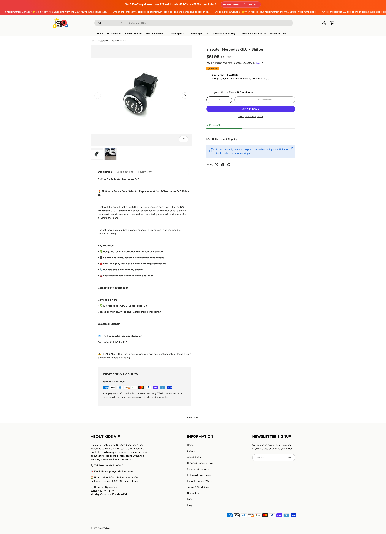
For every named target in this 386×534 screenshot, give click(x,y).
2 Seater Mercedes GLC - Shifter (112, 41)
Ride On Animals (133, 33)
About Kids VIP (195, 457)
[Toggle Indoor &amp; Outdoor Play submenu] (237, 33)
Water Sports (177, 33)
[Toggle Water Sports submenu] (186, 33)
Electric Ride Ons (154, 33)
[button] (332, 23)
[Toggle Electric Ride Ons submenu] (165, 33)
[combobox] (193, 23)
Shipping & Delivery (198, 469)
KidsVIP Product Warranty (201, 481)
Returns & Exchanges (199, 475)
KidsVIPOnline (103, 528)
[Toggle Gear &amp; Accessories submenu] (265, 33)
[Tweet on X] (217, 165)
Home (100, 33)
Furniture (275, 33)
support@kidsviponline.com (120, 471)
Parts (286, 33)
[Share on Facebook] (223, 165)
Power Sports (198, 33)
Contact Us (193, 493)
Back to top (193, 417)
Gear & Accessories (252, 33)
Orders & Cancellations (200, 463)
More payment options (250, 116)
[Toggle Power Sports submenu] (207, 33)
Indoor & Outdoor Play (223, 33)
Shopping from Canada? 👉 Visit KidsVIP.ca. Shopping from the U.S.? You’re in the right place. (255, 11)
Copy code (253, 4)
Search (191, 451)
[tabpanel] (144, 268)
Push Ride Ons (114, 33)
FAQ (189, 499)
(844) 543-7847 (115, 465)
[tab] (105, 171)
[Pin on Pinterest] (229, 165)
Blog (189, 505)
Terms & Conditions (198, 487)
